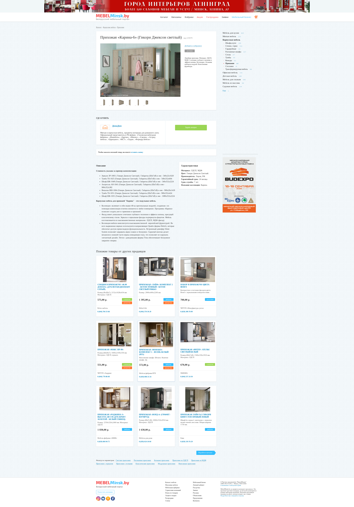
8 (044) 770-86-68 (103, 377)
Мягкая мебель (229, 36)
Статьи (167, 501)
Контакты (196, 501)
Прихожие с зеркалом (104, 464)
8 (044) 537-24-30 (186, 377)
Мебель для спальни (232, 79)
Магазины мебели (171, 485)
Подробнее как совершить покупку (232, 495)
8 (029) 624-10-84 (145, 442)
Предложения (197, 498)
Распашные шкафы (233, 52)
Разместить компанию (105, 492)
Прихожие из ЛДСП (180, 460)
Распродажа (212, 17)
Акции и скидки (170, 495)
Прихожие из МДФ (198, 460)
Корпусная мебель (109, 27)
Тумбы (228, 58)
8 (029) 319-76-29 (186, 442)
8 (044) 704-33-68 (103, 312)
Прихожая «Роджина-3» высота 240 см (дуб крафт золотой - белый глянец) (111, 417)
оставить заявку (137, 152)
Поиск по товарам (171, 493)
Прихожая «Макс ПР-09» (110, 350)
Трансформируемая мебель (236, 69)
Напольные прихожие (187, 464)
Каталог (164, 17)
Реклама (196, 493)
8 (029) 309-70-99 (186, 312)
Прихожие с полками (124, 464)
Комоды (228, 60)
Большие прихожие (161, 460)
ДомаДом (117, 126)
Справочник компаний (173, 490)
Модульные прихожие (166, 464)
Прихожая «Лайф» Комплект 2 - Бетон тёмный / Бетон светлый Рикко (156, 287)
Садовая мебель (230, 86)
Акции (200, 17)
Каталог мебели (170, 482)
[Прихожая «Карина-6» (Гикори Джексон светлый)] (140, 96)
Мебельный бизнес (241, 17)
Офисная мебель (230, 72)
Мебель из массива (231, 83)
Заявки (225, 17)
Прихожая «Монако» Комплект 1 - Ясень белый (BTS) (154, 352)
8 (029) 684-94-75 (103, 442)
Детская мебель (230, 76)
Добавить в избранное (193, 46)
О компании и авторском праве (231, 485)
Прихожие (120, 27)
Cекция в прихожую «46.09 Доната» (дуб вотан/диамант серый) (113, 287)
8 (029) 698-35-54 (145, 377)
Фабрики (189, 17)
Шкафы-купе (230, 43)
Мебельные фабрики (172, 488)
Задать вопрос (191, 127)
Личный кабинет (198, 485)
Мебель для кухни (231, 33)
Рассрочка (196, 488)
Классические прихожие (145, 464)
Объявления (197, 495)
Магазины (176, 17)
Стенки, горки (231, 46)
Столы (228, 55)
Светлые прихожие (123, 460)
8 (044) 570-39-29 (145, 312)
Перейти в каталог (205, 453)
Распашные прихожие (142, 460)
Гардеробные (230, 49)
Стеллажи (229, 66)
